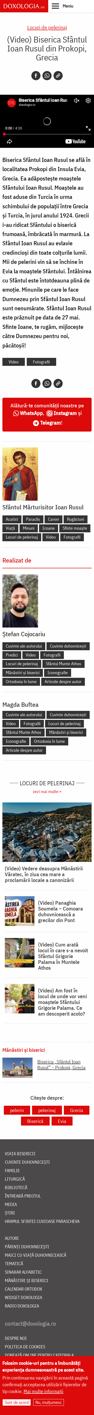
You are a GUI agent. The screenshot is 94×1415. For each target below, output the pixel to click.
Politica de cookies (25, 1347)
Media (11, 1204)
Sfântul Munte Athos (63, 663)
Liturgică (15, 1179)
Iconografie (57, 672)
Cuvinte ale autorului (24, 646)
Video (14, 362)
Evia (62, 1121)
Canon (53, 519)
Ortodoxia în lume (21, 681)
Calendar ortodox (23, 1289)
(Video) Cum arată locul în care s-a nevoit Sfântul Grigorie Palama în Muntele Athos (63, 956)
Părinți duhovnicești (27, 1246)
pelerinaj (47, 1110)
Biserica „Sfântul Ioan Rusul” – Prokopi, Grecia (61, 1064)
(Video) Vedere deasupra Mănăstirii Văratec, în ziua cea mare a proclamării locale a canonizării (44, 874)
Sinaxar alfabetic (23, 1272)
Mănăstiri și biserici (23, 672)
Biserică (35, 1121)
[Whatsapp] (47, 75)
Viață (10, 528)
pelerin (17, 1110)
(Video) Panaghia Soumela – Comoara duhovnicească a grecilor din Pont (60, 911)
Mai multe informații (43, 1391)
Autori (12, 1238)
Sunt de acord (17, 1402)
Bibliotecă (16, 1187)
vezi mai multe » (47, 791)
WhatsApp (31, 412)
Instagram (65, 412)
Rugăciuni (75, 519)
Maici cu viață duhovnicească (35, 1255)
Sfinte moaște (75, 528)
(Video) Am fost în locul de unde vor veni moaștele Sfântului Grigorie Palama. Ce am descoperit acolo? (62, 1002)
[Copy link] (58, 75)
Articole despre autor (63, 681)
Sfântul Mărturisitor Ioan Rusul (43, 507)
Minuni (28, 528)
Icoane (48, 528)
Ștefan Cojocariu (23, 634)
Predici (12, 655)
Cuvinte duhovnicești (68, 646)
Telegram (50, 422)
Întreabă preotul (23, 1196)
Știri (10, 1213)
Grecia (76, 1110)
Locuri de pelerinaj (47, 27)
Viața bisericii (20, 1153)
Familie (12, 1170)
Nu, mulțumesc (48, 1402)
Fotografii (41, 362)
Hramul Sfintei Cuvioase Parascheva (42, 1221)
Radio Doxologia (22, 1306)
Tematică (14, 1263)
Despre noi (16, 1338)
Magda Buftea (20, 704)
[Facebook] (35, 75)
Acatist (12, 519)
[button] (62, 6)
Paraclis (33, 519)
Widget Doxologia (23, 1297)
